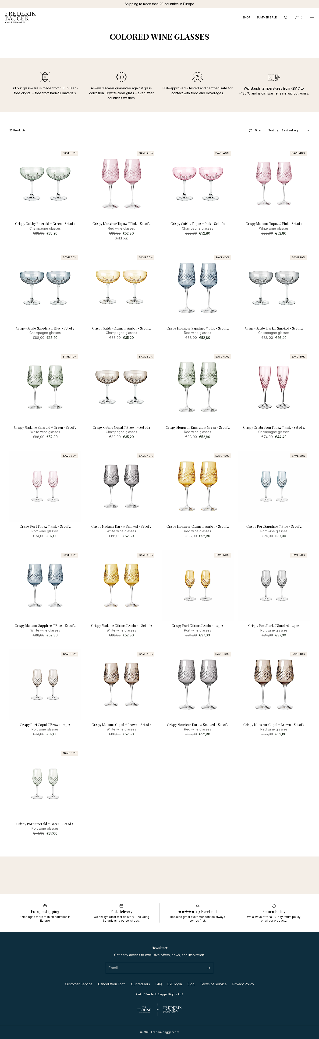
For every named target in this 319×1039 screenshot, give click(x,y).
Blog (191, 984)
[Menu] (308, 17)
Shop (246, 17)
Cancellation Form (111, 984)
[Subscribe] (207, 968)
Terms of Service (213, 984)
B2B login (174, 984)
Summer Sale (266, 17)
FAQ (159, 984)
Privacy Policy (243, 984)
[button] (285, 17)
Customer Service (78, 984)
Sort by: (273, 130)
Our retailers (140, 984)
